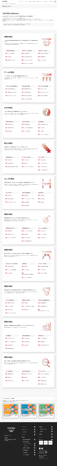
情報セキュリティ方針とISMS (43, 455)
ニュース (42, 1)
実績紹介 (30, 1)
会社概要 (38, 1)
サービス (26, 1)
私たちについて (21, 1)
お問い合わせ (51, 1)
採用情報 (34, 1)
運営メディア (46, 1)
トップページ (4, 3)
